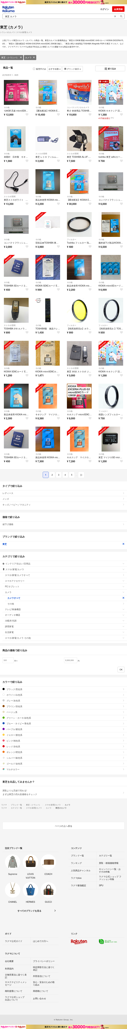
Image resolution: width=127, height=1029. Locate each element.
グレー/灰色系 (13, 700)
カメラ (28, 57)
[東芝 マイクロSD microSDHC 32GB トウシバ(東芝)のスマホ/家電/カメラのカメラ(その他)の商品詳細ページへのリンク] (111, 439)
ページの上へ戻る (63, 825)
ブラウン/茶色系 (14, 706)
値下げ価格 (7, 524)
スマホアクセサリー (14, 580)
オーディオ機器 (12, 614)
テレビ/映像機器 (13, 609)
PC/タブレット (12, 586)
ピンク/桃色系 (13, 740)
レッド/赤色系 (13, 746)
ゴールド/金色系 (14, 763)
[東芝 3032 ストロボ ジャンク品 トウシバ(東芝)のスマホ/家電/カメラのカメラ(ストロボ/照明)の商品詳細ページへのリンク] (79, 353)
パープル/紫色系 (14, 729)
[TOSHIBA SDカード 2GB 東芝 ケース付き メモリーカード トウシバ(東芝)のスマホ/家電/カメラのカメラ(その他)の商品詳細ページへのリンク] (16, 267)
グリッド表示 (73, 68)
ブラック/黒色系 (14, 689)
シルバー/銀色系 (14, 757)
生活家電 (9, 632)
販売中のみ (41, 68)
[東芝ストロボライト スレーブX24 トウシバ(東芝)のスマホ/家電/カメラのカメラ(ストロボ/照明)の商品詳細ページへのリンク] (16, 181)
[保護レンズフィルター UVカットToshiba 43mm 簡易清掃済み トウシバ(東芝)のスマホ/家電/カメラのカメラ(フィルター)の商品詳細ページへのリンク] (111, 396)
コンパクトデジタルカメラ (78, 107)
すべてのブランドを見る (29, 910)
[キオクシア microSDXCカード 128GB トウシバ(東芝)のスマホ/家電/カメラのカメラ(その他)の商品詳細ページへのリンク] (79, 396)
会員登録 (118, 9)
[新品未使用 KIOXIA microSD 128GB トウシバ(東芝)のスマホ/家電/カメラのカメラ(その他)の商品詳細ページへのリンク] (16, 396)
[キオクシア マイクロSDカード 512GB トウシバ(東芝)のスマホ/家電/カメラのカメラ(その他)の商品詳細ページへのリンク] (47, 396)
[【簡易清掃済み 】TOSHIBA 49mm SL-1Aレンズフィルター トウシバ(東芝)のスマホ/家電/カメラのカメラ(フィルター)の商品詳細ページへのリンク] (111, 310)
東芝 (4, 543)
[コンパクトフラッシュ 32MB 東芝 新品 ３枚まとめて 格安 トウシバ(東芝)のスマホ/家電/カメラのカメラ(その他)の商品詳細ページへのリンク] (16, 224)
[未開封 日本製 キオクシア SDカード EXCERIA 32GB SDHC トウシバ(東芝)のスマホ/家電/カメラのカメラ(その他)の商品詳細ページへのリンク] (16, 138)
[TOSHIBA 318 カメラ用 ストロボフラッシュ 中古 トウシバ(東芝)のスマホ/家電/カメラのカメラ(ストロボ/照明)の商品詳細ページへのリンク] (16, 310)
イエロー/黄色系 (14, 734)
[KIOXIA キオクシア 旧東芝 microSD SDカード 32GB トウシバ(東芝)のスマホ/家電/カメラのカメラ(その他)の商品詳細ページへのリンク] (111, 353)
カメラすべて (13, 597)
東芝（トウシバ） (10, 57)
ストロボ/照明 (41, 153)
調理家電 (9, 626)
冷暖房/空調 (10, 620)
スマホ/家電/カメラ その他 (18, 637)
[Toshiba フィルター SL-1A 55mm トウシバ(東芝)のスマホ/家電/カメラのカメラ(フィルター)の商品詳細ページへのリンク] (79, 224)
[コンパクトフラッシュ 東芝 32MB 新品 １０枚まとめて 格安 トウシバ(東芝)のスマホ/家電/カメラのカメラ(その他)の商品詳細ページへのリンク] (111, 181)
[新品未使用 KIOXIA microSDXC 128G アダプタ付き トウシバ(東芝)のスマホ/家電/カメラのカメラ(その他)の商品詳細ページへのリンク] (47, 181)
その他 (6, 107)
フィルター (71, 239)
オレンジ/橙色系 (14, 752)
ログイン (104, 9)
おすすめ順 (54, 68)
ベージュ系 (11, 712)
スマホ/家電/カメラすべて (17, 575)
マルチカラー (13, 769)
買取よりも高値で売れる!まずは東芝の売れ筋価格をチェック (19, 792)
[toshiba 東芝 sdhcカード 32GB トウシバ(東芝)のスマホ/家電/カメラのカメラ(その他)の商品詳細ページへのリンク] (111, 138)
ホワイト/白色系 (14, 694)
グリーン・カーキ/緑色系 (18, 717)
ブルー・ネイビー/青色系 (18, 723)
